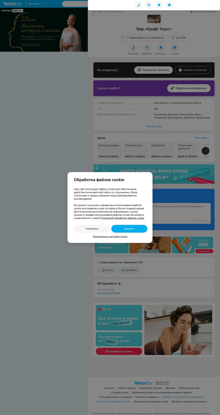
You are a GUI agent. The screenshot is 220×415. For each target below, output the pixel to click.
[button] (149, 5)
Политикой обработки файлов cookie (122, 218)
